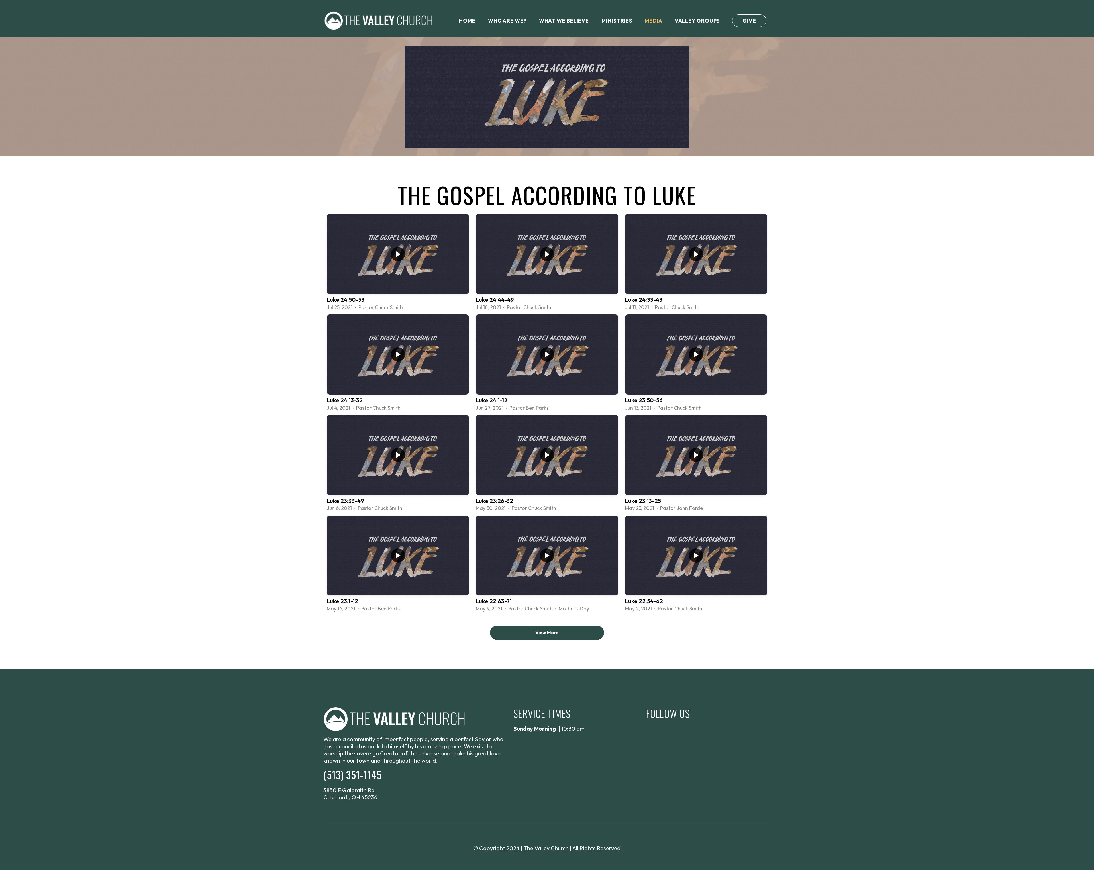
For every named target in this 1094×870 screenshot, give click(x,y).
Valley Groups (697, 20)
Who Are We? (507, 20)
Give (749, 20)
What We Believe (564, 20)
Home (467, 20)
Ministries (616, 20)
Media (653, 20)
